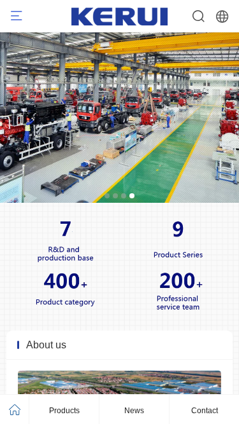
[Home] (14, 409)
